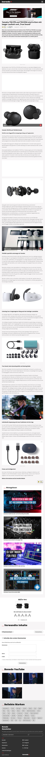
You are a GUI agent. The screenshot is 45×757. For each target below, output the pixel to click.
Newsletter (8, 734)
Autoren (4, 748)
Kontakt (4, 740)
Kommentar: (5, 645)
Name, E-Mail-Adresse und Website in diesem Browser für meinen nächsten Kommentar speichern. (22, 659)
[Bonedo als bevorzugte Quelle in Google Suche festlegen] (10, 27)
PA (5, 20)
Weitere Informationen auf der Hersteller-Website (13, 478)
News (8, 20)
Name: (3, 653)
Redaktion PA (16, 27)
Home (3, 20)
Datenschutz (5, 745)
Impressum (4, 742)
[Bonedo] (7, 1)
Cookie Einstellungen (6, 750)
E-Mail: (3, 656)
